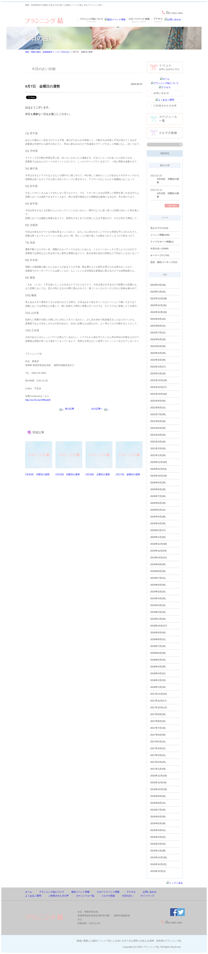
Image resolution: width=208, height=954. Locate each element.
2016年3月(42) (158, 837)
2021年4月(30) (158, 435)
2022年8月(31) (158, 325)
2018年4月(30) (158, 666)
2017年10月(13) (158, 707)
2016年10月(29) (158, 789)
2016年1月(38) (158, 850)
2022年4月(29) (158, 353)
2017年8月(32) (158, 721)
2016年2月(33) (158, 843)
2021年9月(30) (158, 400)
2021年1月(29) (158, 455)
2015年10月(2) (158, 871)
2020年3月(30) (158, 523)
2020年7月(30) (158, 496)
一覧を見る (172, 205)
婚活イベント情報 (80, 892)
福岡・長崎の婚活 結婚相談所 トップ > (43, 52)
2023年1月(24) (158, 291)
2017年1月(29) (158, 769)
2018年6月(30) (158, 653)
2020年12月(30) (158, 462)
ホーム (28, 892)
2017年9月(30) (158, 714)
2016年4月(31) (158, 830)
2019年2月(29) (158, 612)
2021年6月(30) (158, 421)
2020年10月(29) (158, 475)
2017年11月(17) (158, 700)
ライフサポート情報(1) (162, 241)
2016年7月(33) (158, 809)
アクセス (131, 892)
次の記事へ (97, 408)
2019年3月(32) (158, 605)
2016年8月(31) (158, 803)
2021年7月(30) (158, 414)
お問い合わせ (149, 892)
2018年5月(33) (158, 659)
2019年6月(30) (158, 584)
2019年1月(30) (158, 619)
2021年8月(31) (158, 407)
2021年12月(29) (158, 380)
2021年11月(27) (158, 387)
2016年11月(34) (158, 782)
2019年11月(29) (158, 550)
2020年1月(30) (158, 537)
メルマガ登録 (108, 895)
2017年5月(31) (158, 741)
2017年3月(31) (158, 755)
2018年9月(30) (158, 632)
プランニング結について (51, 892)
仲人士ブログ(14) (159, 228)
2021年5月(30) (158, 428)
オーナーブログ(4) (159, 255)
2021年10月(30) (158, 394)
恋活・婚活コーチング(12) (163, 262)
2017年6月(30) (158, 734)
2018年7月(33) (158, 646)
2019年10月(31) (158, 557)
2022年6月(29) (158, 339)
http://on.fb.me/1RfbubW (37, 400)
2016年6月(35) (158, 816)
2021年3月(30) (158, 441)
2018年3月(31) (158, 673)
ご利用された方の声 (58, 895)
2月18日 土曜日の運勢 (97, 474)
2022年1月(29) (158, 373)
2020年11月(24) (158, 469)
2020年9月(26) (158, 482)
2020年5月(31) (158, 509)
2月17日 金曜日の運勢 (128, 474)
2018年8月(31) (158, 639)
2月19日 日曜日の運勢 (67, 474)
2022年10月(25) (158, 312)
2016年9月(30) (158, 796)
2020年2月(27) (158, 530)
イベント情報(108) (159, 235)
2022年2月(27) (158, 366)
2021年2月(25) (158, 448)
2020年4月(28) (158, 516)
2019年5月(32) (158, 591)
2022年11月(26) (158, 305)
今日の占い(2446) (159, 248)
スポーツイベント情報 (108, 892)
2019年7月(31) (158, 578)
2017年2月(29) (158, 762)
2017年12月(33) (158, 694)
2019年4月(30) (158, 598)
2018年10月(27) (158, 625)
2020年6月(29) (158, 503)
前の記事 (69, 408)
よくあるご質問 (33, 895)
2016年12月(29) (158, 775)
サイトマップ (147, 895)
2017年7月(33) (158, 728)
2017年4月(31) (158, 748)
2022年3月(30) (158, 360)
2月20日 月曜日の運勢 (37, 474)
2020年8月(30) (158, 489)
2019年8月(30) (158, 571)
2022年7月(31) (158, 332)
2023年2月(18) (158, 285)
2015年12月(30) (158, 857)
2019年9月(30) (158, 564)
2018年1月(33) (158, 687)
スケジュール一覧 (85, 895)
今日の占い (66, 52)
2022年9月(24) (158, 319)
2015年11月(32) (158, 864)
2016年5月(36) (158, 823)
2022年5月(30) (158, 346)
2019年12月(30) (158, 544)
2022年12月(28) (158, 298)
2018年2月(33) (158, 680)
